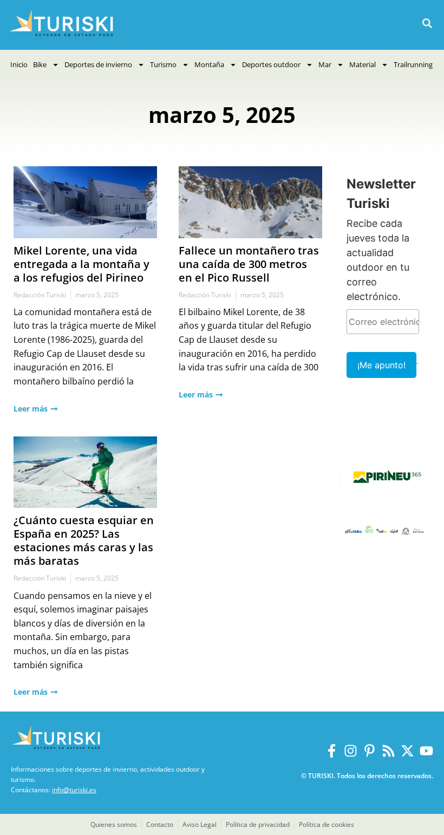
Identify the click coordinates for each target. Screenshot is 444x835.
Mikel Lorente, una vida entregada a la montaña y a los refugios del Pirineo (81, 264)
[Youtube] (426, 751)
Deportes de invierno (98, 64)
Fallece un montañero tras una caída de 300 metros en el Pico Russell (249, 264)
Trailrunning (413, 64)
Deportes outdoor (271, 64)
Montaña (209, 64)
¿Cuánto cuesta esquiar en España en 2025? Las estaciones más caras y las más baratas (84, 540)
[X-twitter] (407, 751)
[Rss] (388, 751)
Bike (40, 64)
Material (362, 64)
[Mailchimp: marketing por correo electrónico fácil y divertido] (417, 371)
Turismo (163, 64)
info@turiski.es (74, 789)
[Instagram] (350, 751)
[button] (427, 23)
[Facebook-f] (331, 751)
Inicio (19, 64)
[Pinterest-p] (369, 751)
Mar (324, 64)
